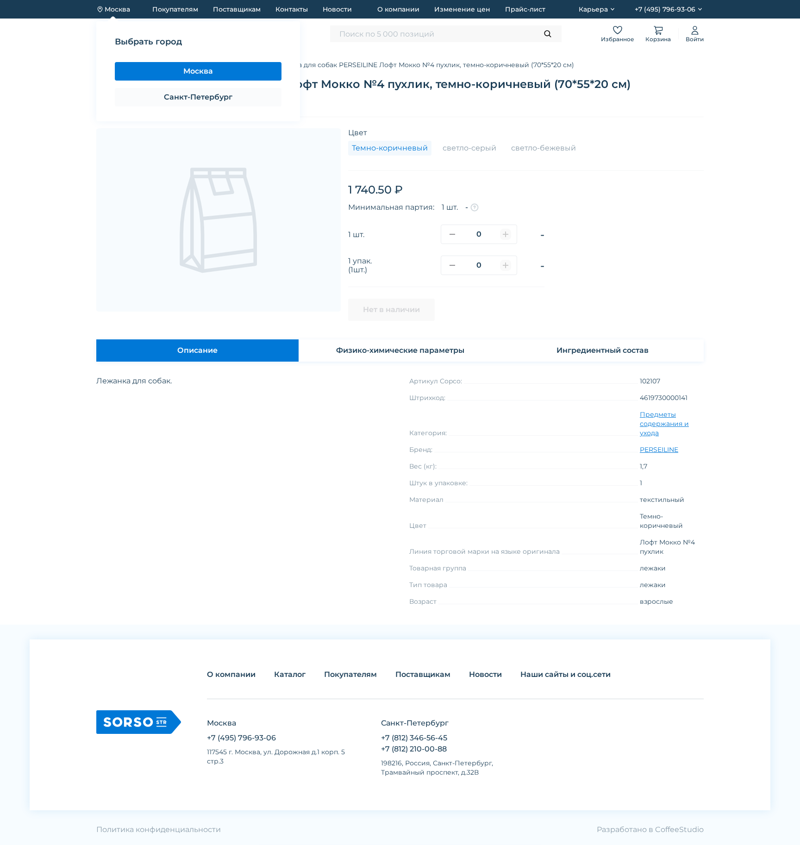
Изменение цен (462, 9)
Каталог (128, 65)
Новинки (275, 33)
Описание (197, 350)
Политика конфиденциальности (158, 829)
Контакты (291, 9)
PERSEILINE (659, 449)
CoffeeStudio (679, 829)
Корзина (658, 39)
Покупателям (175, 9)
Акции (237, 33)
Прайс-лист (525, 9)
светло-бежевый (543, 148)
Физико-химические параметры (400, 350)
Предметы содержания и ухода (207, 65)
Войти (695, 39)
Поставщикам (237, 9)
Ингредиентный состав (602, 350)
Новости (337, 9)
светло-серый (469, 148)
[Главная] (100, 64)
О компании (398, 9)
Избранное (617, 39)
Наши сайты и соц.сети (565, 674)
